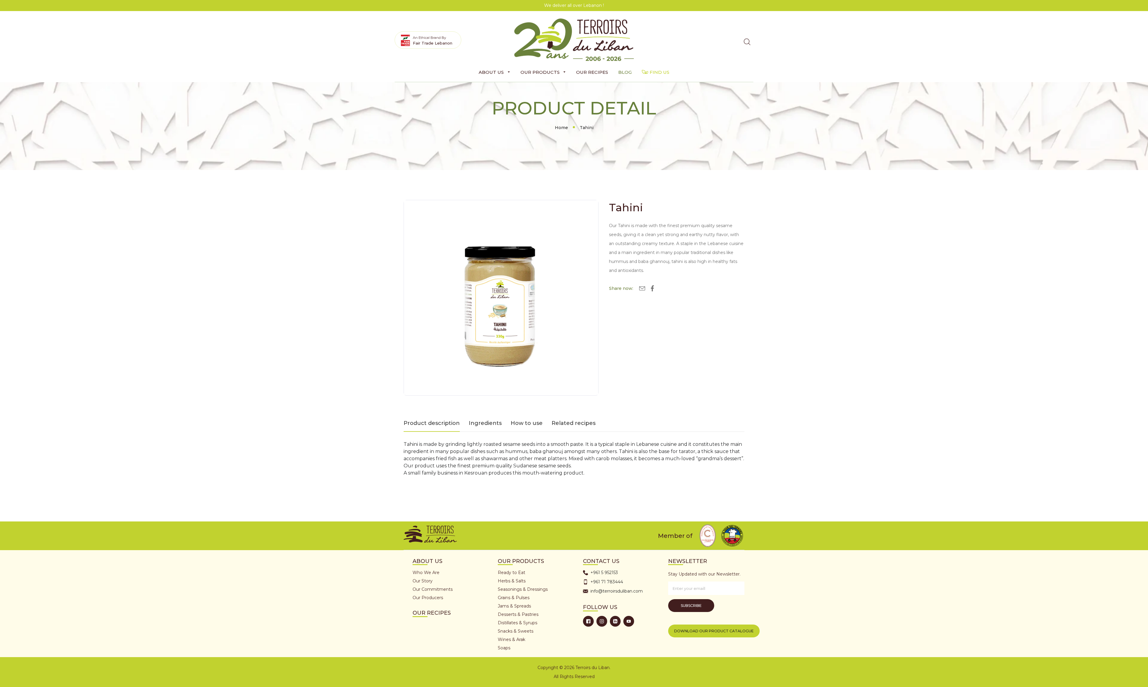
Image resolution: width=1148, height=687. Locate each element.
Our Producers (428, 597)
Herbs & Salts (512, 581)
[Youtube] (628, 621)
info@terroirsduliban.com (616, 591)
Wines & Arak (511, 639)
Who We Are (426, 572)
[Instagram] (601, 621)
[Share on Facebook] (652, 289)
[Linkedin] (615, 621)
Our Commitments (433, 589)
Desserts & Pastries (518, 614)
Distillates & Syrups (517, 622)
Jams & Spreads (514, 606)
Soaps (504, 648)
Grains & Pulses (513, 597)
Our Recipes (432, 613)
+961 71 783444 (606, 582)
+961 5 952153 (604, 572)
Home (561, 127)
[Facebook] (588, 621)
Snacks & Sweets (515, 631)
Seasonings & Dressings (523, 589)
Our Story (423, 581)
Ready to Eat (511, 572)
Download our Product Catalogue (714, 631)
